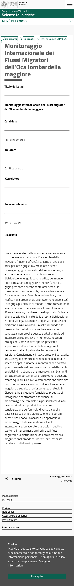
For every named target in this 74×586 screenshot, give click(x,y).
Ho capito (37, 576)
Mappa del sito (10, 496)
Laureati (29, 39)
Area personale (10, 527)
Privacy (6, 507)
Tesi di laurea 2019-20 (53, 39)
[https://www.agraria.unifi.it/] (19, 4)
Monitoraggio (9, 519)
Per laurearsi (9, 39)
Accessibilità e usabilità (14, 515)
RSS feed (7, 500)
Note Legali (8, 511)
